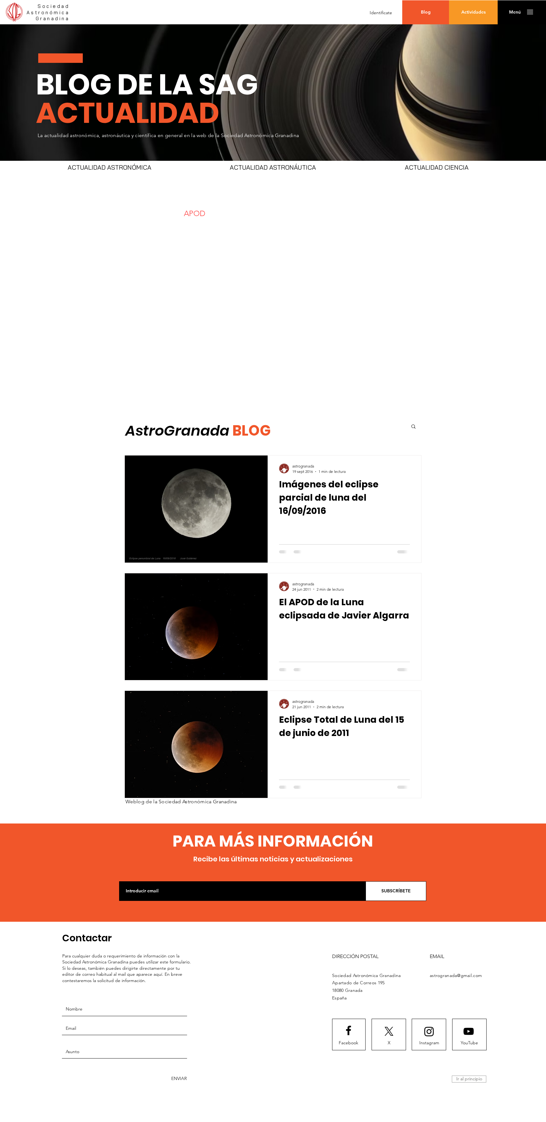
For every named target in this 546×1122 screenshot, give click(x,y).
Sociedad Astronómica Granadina (48, 12)
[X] (389, 1031)
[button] (515, 12)
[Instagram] (429, 1031)
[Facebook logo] (348, 1030)
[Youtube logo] (468, 1031)
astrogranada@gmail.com (456, 975)
